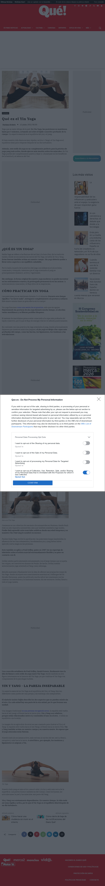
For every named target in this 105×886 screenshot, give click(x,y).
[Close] (99, 400)
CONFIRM (33, 483)
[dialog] (52, 443)
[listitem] (52, 437)
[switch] (86, 443)
